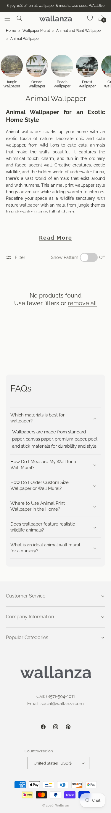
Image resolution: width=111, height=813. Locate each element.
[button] (7, 18)
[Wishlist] (90, 18)
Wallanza (62, 805)
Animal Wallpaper (25, 39)
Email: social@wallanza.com (55, 703)
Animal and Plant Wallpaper (79, 31)
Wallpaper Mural (36, 31)
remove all (82, 303)
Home (11, 31)
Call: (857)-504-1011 (55, 696)
